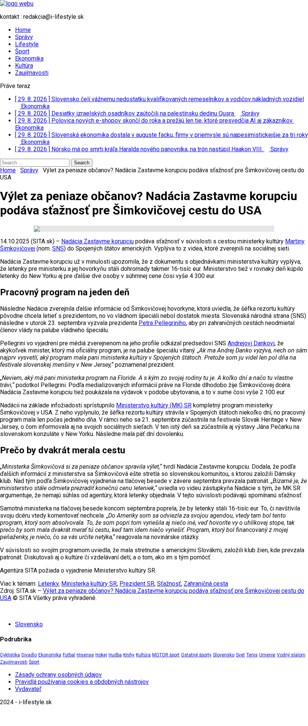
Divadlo (29, 655)
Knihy (128, 655)
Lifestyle (27, 44)
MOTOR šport (166, 655)
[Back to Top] (2, 715)
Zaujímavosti (31, 72)
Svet (240, 655)
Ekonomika (29, 58)
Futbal (69, 655)
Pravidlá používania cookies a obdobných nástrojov (82, 681)
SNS (58, 248)
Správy (24, 37)
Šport (22, 51)
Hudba (115, 655)
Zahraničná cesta (206, 583)
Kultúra (24, 65)
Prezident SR (136, 583)
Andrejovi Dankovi (251, 343)
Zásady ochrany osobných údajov (58, 674)
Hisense (85, 655)
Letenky (48, 583)
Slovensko (29, 624)
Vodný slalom (291, 655)
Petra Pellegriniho (162, 323)
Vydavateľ (28, 689)
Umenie (267, 655)
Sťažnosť (169, 583)
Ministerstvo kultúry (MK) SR (154, 405)
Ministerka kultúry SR (89, 583)
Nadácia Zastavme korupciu (97, 241)
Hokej (101, 655)
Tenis (252, 655)
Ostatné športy (196, 655)
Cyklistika (10, 655)
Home (23, 29)
